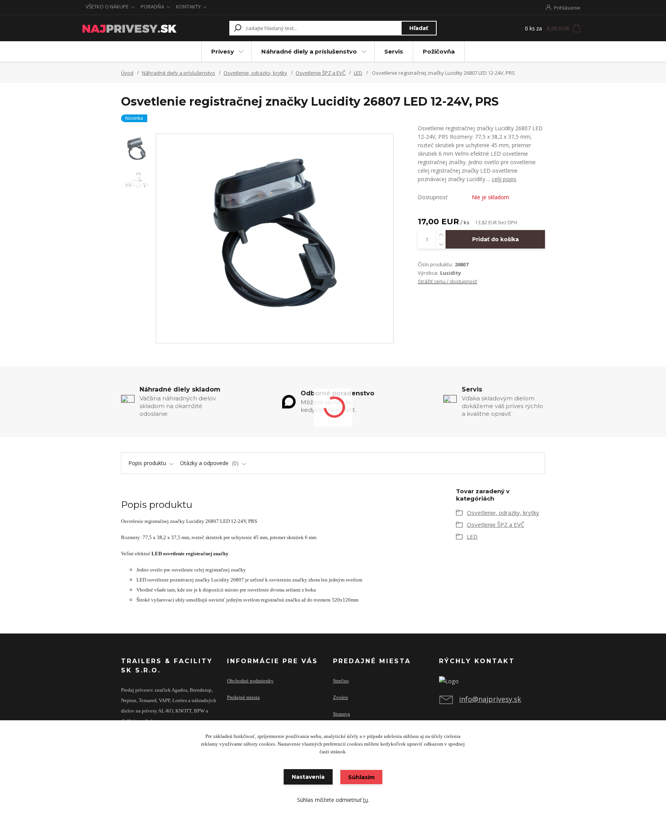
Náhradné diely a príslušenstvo (309, 51)
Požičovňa (439, 51)
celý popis (504, 179)
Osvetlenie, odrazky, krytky (255, 72)
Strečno (341, 681)
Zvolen (340, 697)
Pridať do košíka (495, 239)
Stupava (341, 714)
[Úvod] (129, 28)
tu (365, 799)
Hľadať (418, 28)
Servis (393, 51)
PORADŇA (152, 6)
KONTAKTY (188, 6)
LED (358, 72)
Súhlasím (361, 777)
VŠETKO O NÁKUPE (107, 6)
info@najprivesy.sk (490, 699)
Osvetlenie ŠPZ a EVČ (320, 72)
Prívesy (222, 51)
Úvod (127, 72)
